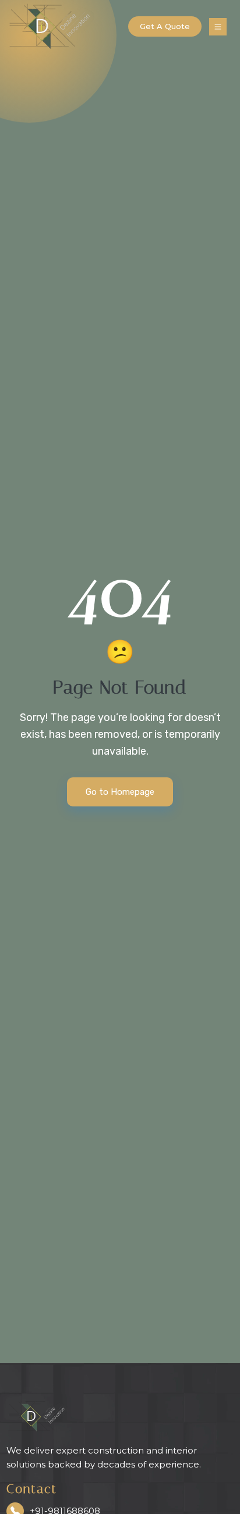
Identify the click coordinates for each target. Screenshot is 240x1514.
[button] (218, 26)
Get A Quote (165, 26)
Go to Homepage (120, 792)
